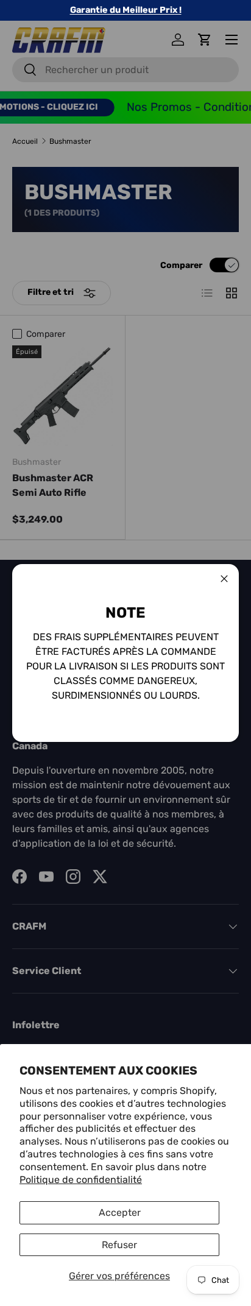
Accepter (120, 1212)
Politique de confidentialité (80, 1179)
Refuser (119, 1245)
